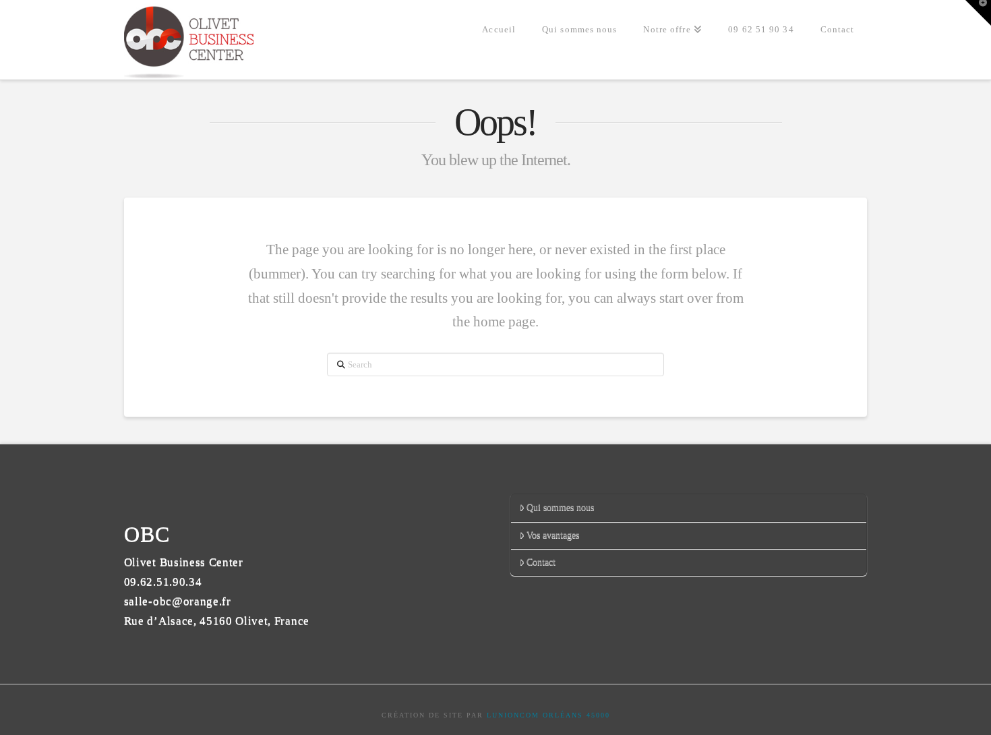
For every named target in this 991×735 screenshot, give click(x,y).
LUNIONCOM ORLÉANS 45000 (548, 715)
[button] (978, 13)
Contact (541, 562)
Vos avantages (553, 535)
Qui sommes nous (560, 507)
